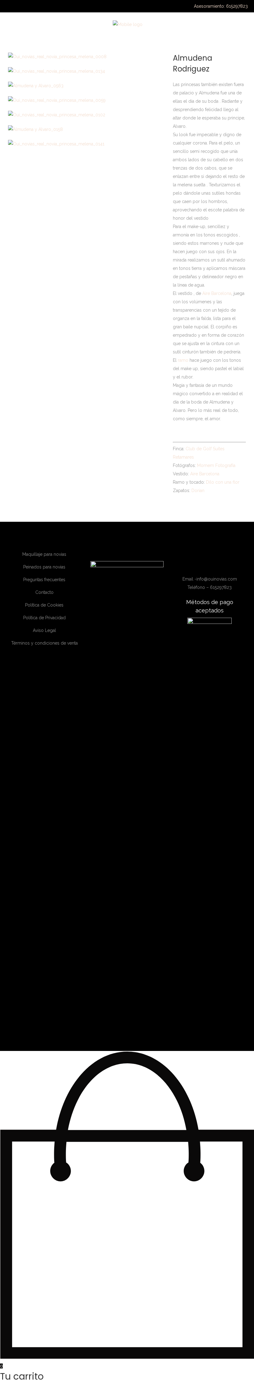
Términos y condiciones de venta (44, 643)
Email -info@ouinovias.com (209, 579)
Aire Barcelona (216, 293)
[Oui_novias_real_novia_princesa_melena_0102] (56, 114)
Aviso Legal (44, 630)
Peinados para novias (44, 566)
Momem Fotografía (216, 465)
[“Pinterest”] (223, 564)
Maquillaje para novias (44, 554)
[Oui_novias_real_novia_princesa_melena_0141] (56, 143)
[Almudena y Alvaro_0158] (35, 129)
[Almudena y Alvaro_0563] (36, 85)
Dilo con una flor (222, 482)
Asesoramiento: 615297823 (221, 6)
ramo (183, 360)
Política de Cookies (44, 605)
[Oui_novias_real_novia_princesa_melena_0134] (56, 71)
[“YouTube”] (215, 564)
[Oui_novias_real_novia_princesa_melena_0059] (57, 100)
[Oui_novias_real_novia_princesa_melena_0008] (57, 56)
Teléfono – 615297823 (209, 587)
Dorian (197, 490)
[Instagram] (206, 564)
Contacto (44, 592)
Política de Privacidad (44, 617)
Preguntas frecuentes (44, 579)
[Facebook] (197, 564)
